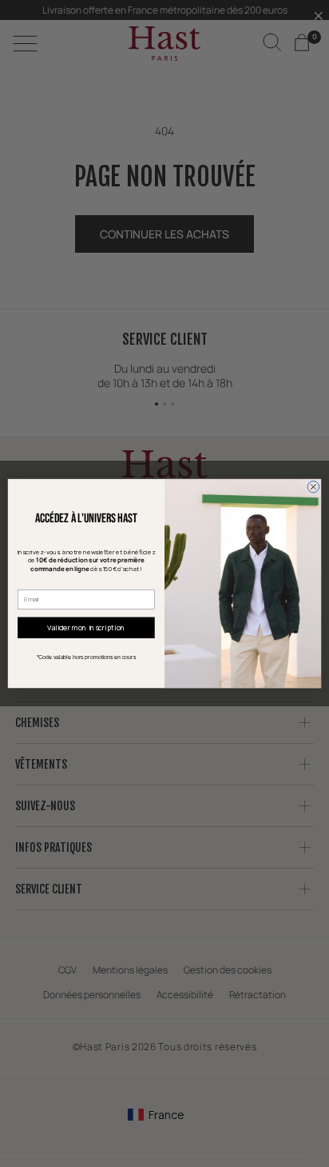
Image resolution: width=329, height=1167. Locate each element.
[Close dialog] (313, 487)
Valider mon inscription (86, 628)
